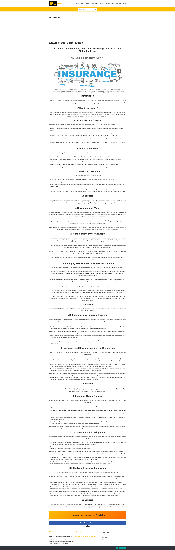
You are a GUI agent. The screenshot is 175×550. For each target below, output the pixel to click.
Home (77, 3)
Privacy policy (123, 547)
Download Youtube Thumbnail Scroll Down (115, 3)
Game (101, 3)
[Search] (95, 9)
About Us (104, 534)
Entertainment (95, 3)
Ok (117, 547)
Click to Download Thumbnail (87, 522)
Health (82, 3)
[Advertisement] (87, 30)
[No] (173, 548)
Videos (88, 3)
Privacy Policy (105, 532)
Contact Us (104, 537)
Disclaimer (65, 543)
